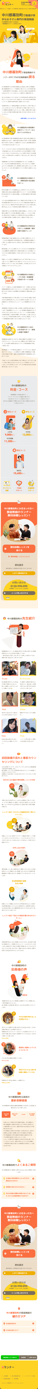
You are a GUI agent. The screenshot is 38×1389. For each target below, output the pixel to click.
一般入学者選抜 (6, 1114)
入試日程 (23, 1114)
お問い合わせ (32, 1357)
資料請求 (23, 1357)
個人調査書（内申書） (32, 1114)
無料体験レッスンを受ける (10, 1357)
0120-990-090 (26, 2)
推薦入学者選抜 (14, 1114)
